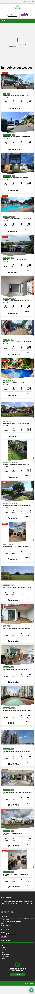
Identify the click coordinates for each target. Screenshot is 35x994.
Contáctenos (5, 956)
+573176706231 (13, 14)
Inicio (3, 945)
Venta (3, 947)
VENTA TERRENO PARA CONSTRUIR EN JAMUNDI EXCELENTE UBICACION (17, 587)
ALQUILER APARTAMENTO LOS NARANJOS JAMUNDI (17, 710)
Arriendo (4, 950)
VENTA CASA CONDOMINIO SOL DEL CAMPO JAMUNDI (17, 96)
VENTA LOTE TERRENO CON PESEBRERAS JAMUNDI (17, 341)
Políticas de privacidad (7, 959)
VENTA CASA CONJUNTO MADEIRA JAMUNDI (16, 628)
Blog (3, 952)
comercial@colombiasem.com (8, 934)
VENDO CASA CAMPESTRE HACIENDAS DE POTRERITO (17, 423)
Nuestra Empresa (6, 954)
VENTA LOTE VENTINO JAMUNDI (12, 833)
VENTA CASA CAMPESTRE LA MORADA (14, 382)
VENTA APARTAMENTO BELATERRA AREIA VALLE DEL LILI (17, 792)
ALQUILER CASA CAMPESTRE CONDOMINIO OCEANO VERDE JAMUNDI (17, 505)
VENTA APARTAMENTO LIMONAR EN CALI (15, 669)
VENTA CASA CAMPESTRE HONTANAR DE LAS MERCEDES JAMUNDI (17, 178)
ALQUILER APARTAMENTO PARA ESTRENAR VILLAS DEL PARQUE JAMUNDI (17, 219)
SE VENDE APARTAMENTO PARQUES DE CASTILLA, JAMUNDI (17, 874)
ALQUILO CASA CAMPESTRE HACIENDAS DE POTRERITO (17, 464)
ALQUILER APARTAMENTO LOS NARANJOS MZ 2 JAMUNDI (17, 300)
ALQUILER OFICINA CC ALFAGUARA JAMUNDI (16, 546)
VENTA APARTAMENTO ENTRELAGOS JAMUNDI (17, 751)
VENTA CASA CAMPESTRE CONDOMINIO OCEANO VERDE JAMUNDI (17, 137)
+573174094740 (12, 16)
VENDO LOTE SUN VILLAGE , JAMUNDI (14, 260)
